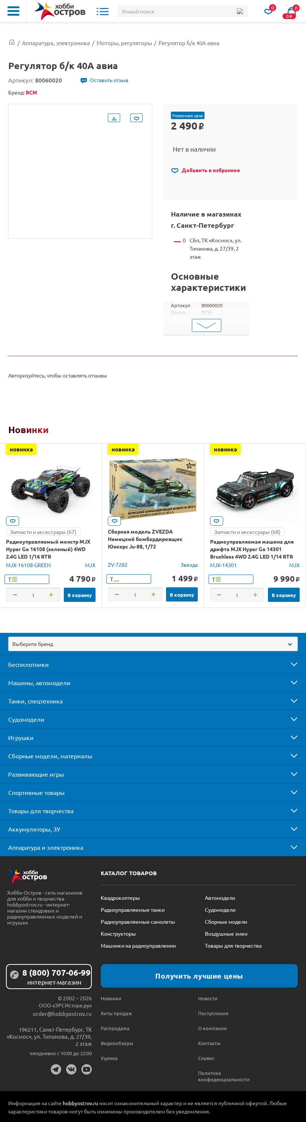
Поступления (213, 1013)
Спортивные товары (36, 792)
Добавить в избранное (210, 170)
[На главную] (60, 11)
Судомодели (26, 719)
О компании (212, 1028)
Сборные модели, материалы (50, 755)
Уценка (109, 1058)
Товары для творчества (41, 810)
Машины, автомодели (39, 682)
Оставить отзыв (109, 80)
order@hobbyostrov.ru (62, 1013)
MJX (90, 565)
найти (240, 11)
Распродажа (115, 1028)
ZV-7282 (118, 565)
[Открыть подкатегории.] (289, 664)
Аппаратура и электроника (45, 847)
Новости (208, 998)
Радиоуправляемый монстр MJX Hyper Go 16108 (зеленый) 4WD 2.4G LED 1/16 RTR (48, 549)
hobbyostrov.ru (80, 1103)
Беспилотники (28, 664)
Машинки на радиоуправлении (138, 945)
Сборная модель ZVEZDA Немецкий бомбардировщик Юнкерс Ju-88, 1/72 (145, 539)
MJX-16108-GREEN (28, 565)
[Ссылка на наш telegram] (56, 1069)
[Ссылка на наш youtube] (86, 1069)
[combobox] (153, 644)
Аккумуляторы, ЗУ (34, 829)
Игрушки (21, 737)
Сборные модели (226, 921)
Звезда (189, 565)
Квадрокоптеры (120, 897)
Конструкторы (118, 933)
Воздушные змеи (226, 933)
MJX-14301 (223, 565)
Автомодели (220, 897)
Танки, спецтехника (35, 701)
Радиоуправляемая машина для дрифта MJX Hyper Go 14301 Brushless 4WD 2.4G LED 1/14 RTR (252, 549)
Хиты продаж (116, 1013)
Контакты (209, 1043)
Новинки (28, 429)
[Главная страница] (11, 42)
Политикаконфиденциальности (222, 1076)
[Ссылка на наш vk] (71, 1069)
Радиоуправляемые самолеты (138, 921)
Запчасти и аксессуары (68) (247, 531)
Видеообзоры (117, 1043)
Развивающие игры (36, 774)
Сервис (206, 1058)
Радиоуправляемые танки (133, 909)
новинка (21, 449)
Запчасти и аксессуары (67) (43, 531)
